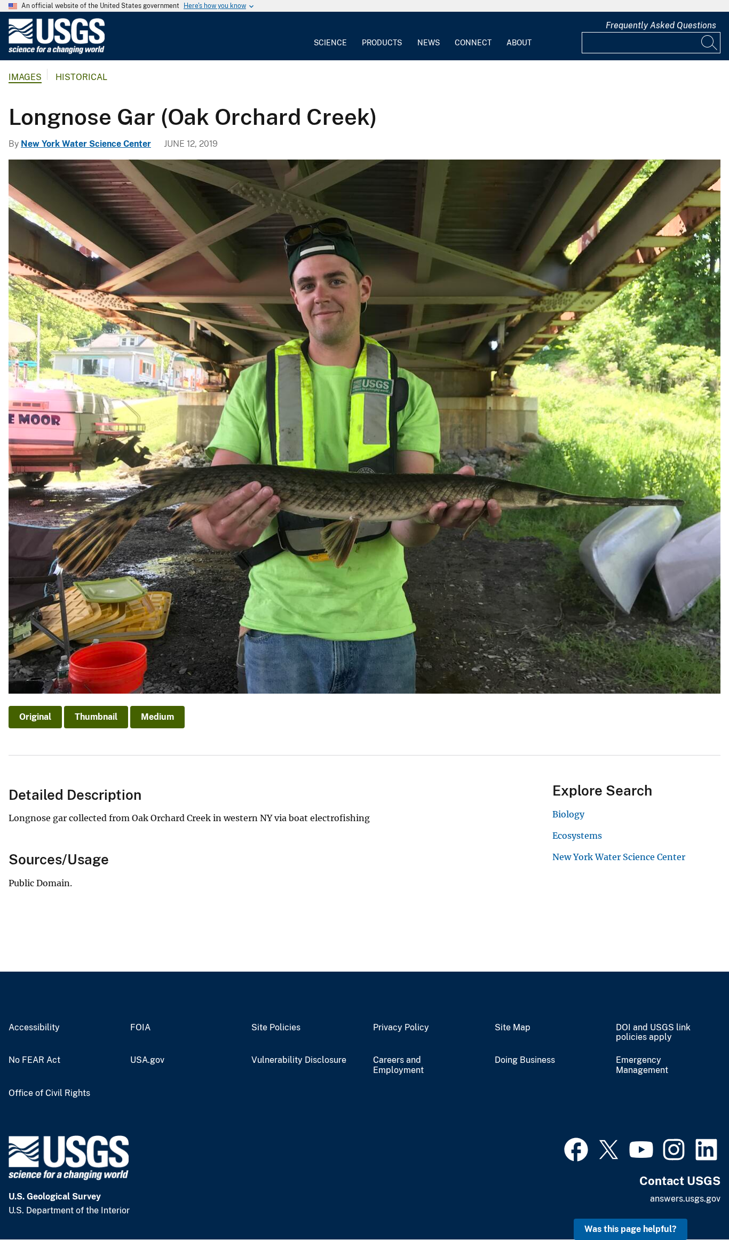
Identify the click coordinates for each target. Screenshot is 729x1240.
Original (35, 717)
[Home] (57, 51)
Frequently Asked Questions (661, 25)
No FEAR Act (34, 1060)
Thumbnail (96, 717)
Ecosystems (577, 835)
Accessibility (34, 1027)
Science (330, 42)
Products (382, 42)
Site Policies (275, 1027)
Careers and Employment (398, 1065)
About (519, 42)
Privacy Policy (401, 1027)
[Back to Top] (690, 1201)
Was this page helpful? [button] (630, 1229)
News (428, 42)
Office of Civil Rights (49, 1093)
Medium (157, 717)
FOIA (140, 1027)
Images (25, 77)
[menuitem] (330, 36)
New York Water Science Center (86, 144)
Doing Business (525, 1060)
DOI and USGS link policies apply (653, 1033)
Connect (473, 42)
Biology (568, 814)
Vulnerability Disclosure (298, 1060)
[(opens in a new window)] (576, 1148)
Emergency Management (642, 1065)
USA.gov (147, 1060)
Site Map (512, 1027)
